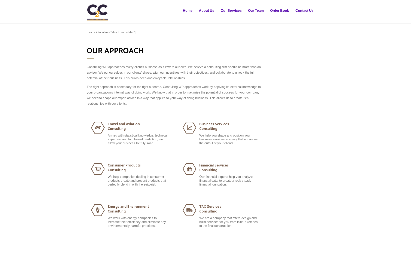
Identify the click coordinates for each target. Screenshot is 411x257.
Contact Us (304, 10)
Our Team (256, 10)
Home (187, 10)
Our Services (231, 10)
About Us (206, 10)
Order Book (279, 10)
